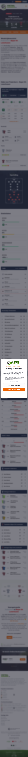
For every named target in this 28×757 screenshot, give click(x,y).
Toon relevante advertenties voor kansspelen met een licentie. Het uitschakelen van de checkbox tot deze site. (14, 378)
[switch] (3, 377)
